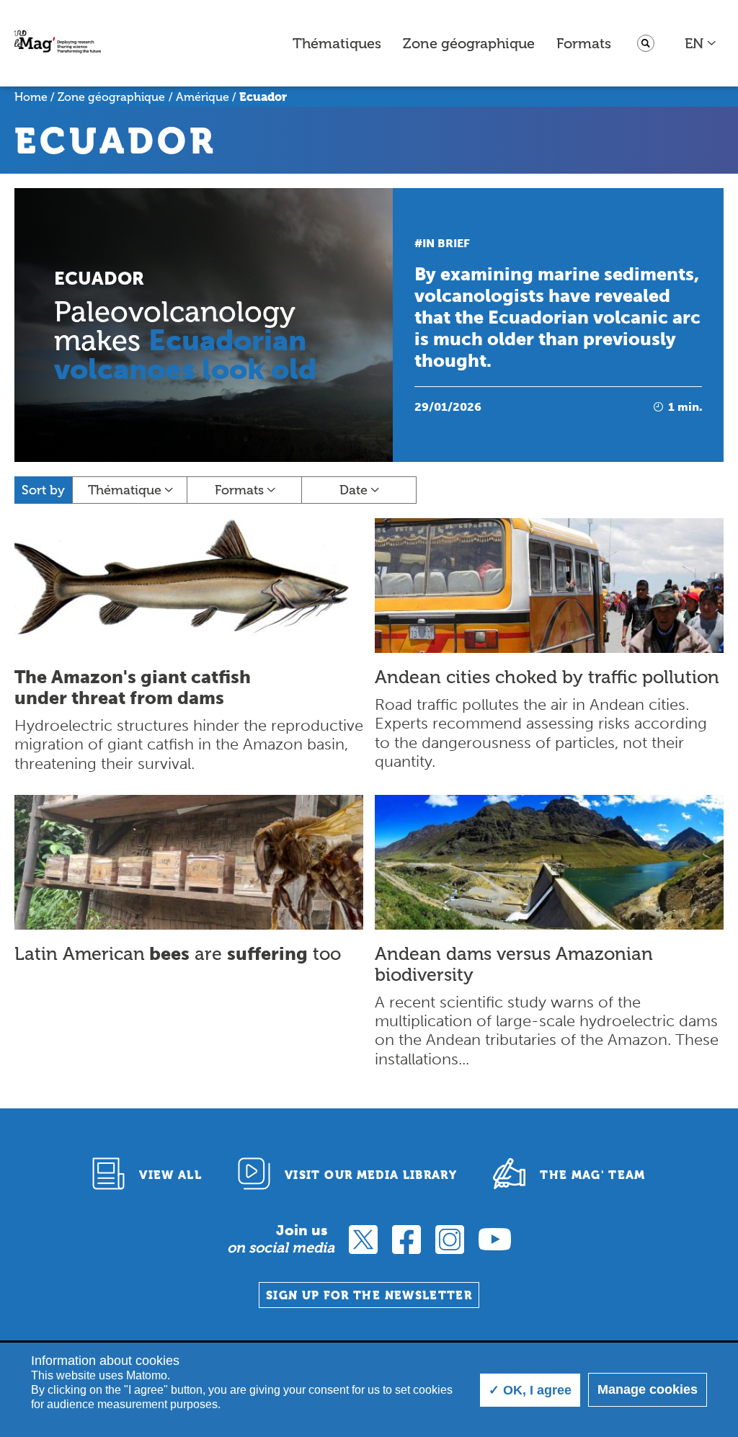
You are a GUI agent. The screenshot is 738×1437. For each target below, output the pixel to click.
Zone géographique (469, 43)
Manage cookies (647, 1389)
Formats (583, 43)
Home (31, 97)
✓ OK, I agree (530, 1390)
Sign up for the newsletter (369, 1295)
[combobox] (701, 43)
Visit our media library (371, 1175)
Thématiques (337, 43)
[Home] (57, 43)
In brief (446, 243)
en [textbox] (694, 43)
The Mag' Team (593, 1175)
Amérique (202, 97)
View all (170, 1175)
